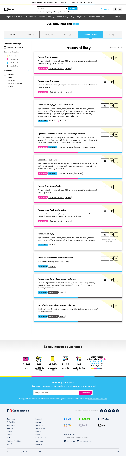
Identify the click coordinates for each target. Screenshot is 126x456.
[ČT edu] (9, 9)
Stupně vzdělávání (13, 17)
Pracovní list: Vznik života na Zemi (53, 210)
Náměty (51, 17)
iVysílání (63, 2)
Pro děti (79, 2)
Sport (56, 2)
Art (85, 2)
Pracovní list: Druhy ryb (48, 57)
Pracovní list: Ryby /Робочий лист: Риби (55, 104)
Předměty (29, 17)
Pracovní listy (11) (90, 34)
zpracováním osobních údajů (97, 399)
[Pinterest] (120, 9)
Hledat (72, 8)
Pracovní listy (62, 17)
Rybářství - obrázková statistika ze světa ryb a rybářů (61, 133)
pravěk (65, 12)
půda (59, 12)
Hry (72, 17)
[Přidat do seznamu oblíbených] (116, 58)
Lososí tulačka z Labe (47, 160)
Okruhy (42, 17)
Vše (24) (12, 34)
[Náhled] (112, 58)
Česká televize (37, 2)
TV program (71, 2)
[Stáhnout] (105, 58)
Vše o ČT (91, 2)
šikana (55, 12)
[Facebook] (115, 9)
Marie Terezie (72, 12)
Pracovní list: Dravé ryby (48, 81)
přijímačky (49, 12)
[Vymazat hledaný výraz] (66, 8)
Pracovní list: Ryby (46, 233)
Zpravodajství (48, 2)
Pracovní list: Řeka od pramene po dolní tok (57, 279)
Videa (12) (30, 34)
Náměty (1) (68, 34)
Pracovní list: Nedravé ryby (49, 186)
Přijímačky (81, 17)
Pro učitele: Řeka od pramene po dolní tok (56, 305)
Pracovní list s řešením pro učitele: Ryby (55, 257)
